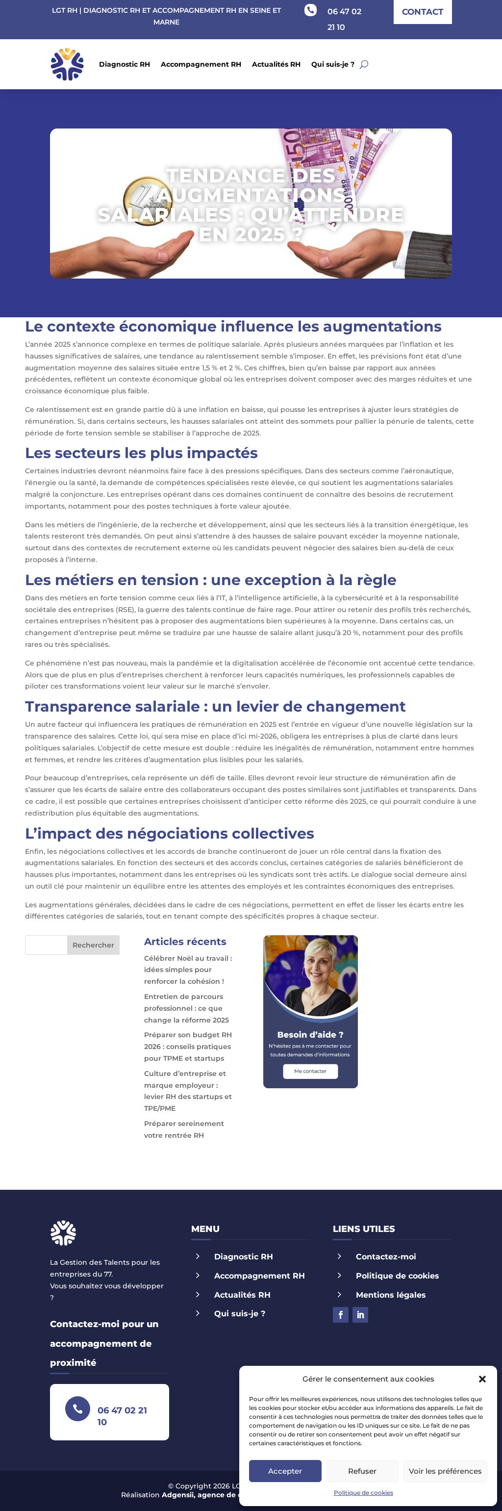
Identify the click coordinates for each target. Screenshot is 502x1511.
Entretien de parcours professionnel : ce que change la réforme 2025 (186, 1008)
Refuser (362, 1471)
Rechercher (93, 945)
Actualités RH (276, 64)
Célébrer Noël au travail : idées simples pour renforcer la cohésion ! (188, 970)
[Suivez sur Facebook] (341, 1315)
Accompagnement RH (201, 64)
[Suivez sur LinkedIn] (360, 1315)
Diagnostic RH (124, 64)
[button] (482, 1379)
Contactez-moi (386, 1256)
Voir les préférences (445, 1471)
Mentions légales (391, 1295)
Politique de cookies (363, 1492)
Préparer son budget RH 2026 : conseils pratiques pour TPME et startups (188, 1046)
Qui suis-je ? (332, 64)
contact (423, 12)
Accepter (285, 1471)
